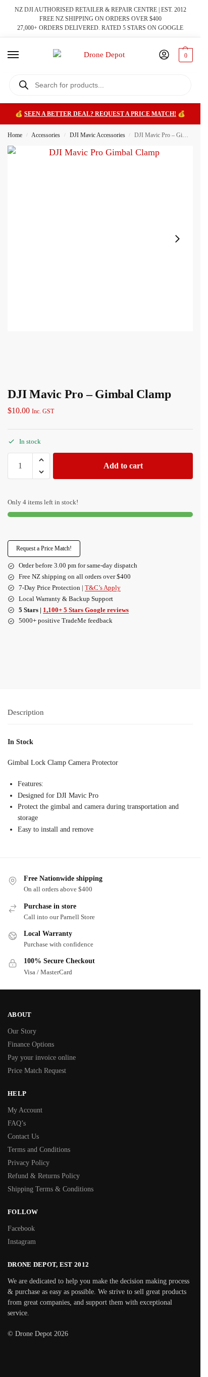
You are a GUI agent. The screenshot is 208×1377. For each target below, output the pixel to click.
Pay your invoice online (42, 1057)
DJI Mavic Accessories (97, 135)
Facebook (21, 1228)
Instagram (22, 1241)
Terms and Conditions (39, 1149)
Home (15, 135)
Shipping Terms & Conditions (50, 1189)
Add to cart (123, 465)
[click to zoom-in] (100, 238)
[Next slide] (177, 238)
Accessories (45, 135)
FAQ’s (17, 1123)
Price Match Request (37, 1070)
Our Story (22, 1031)
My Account (25, 1110)
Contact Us (23, 1136)
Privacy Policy (28, 1163)
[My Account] (164, 55)
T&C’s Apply (103, 587)
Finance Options (31, 1044)
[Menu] (23, 55)
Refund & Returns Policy (44, 1176)
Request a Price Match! (44, 548)
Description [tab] (26, 712)
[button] (184, 55)
